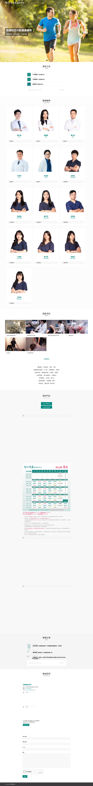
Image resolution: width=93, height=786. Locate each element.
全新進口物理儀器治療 (10, 335)
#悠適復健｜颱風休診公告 (37, 84)
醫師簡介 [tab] (11, 141)
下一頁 (92, 31)
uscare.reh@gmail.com (30, 689)
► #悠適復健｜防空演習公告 (38, 74)
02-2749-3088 (28, 688)
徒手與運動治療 (30, 352)
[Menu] (87, 2)
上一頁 (1, 31)
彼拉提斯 (8, 352)
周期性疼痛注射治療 (31, 335)
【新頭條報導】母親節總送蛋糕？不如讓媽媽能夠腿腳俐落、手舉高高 (47, 645)
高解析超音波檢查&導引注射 (53, 335)
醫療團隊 (46, 100)
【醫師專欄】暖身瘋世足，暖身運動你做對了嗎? (42, 652)
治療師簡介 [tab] (65, 181)
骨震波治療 (71, 335)
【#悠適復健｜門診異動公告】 (38, 79)
